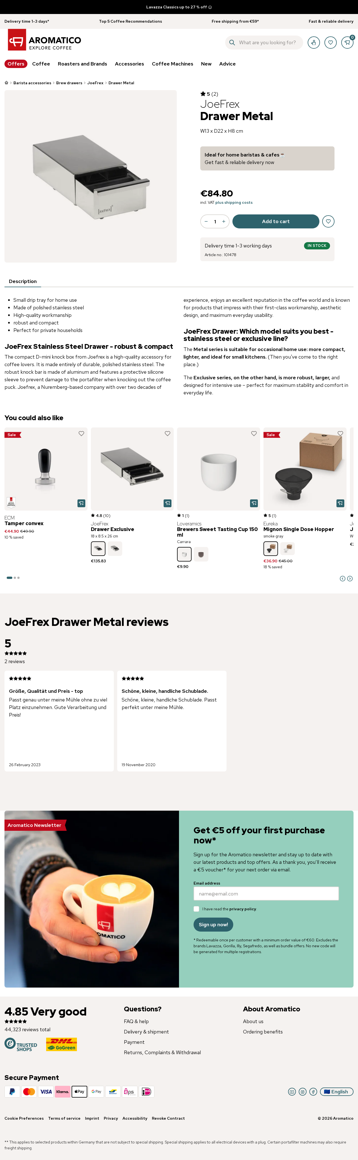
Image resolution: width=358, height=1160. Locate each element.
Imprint (92, 1118)
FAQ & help (136, 1021)
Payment (134, 1042)
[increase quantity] (224, 221)
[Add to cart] (81, 503)
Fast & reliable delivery (331, 21)
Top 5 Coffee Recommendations (130, 21)
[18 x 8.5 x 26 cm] (98, 548)
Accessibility (135, 1118)
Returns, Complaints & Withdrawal (162, 1052)
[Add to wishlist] (81, 434)
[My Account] (314, 42)
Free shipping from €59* (235, 21)
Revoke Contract (168, 1118)
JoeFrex (95, 83)
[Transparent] (287, 548)
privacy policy (242, 908)
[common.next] (350, 578)
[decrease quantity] (206, 221)
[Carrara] (184, 554)
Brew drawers (69, 83)
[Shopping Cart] (347, 42)
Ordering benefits (263, 1031)
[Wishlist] (330, 42)
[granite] (201, 554)
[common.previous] (342, 578)
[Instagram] (303, 1092)
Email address (207, 883)
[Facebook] (313, 1092)
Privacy (111, 1118)
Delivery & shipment (146, 1031)
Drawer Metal (121, 83)
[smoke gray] (270, 548)
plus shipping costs (234, 202)
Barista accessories (32, 83)
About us (253, 1021)
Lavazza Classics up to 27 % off (176, 7)
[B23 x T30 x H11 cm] (115, 548)
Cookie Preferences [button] (24, 1118)
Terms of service (64, 1118)
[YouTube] (292, 1092)
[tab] (22, 281)
